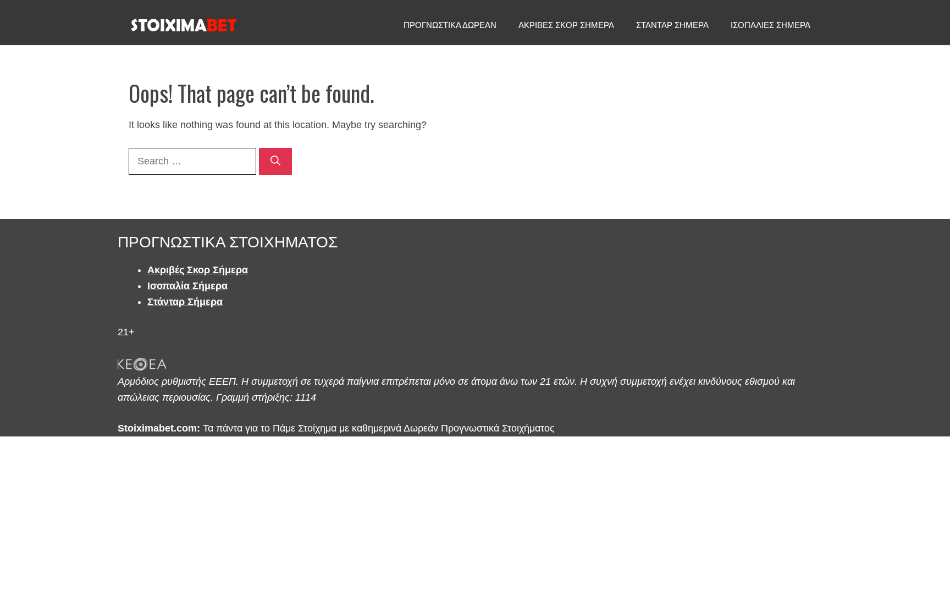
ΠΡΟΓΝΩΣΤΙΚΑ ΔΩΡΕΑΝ (450, 25)
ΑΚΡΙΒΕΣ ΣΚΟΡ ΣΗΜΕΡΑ (566, 25)
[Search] (275, 161)
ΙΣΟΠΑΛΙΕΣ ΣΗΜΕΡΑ (770, 25)
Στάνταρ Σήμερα (185, 301)
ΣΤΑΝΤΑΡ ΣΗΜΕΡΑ (672, 25)
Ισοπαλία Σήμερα (187, 285)
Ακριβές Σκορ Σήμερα (197, 269)
